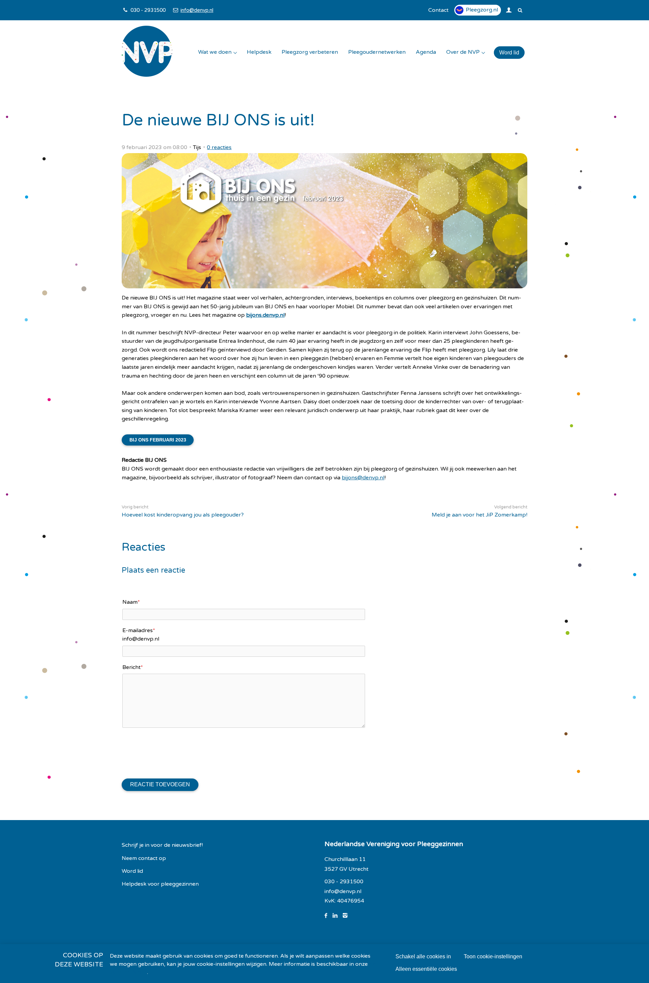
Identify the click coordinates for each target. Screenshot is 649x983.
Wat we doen (215, 52)
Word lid (509, 52)
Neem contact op (144, 858)
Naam (131, 602)
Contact (438, 10)
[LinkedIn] (338, 915)
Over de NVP (463, 52)
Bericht (132, 667)
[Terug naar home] (147, 52)
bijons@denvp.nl (363, 477)
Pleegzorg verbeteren (310, 52)
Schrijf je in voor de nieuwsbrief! (162, 845)
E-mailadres (138, 630)
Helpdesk (259, 52)
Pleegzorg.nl (482, 9)
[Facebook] (328, 915)
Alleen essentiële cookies (426, 969)
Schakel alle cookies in (423, 956)
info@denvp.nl (196, 10)
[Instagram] (348, 915)
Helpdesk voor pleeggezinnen (160, 884)
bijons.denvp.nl (265, 315)
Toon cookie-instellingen (493, 956)
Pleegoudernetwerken (377, 52)
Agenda (426, 52)
